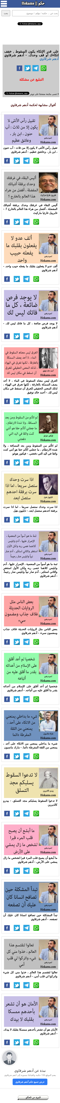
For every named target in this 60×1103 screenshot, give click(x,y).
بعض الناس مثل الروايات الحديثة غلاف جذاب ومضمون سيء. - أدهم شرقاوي (30, 631)
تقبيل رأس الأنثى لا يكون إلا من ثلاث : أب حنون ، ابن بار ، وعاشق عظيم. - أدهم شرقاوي (30, 150)
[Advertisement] (30, 34)
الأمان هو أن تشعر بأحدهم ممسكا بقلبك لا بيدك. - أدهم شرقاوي (30, 1031)
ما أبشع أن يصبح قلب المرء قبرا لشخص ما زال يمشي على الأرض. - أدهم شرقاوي (30, 860)
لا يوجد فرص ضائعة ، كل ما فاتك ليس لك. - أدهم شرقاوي (30, 325)
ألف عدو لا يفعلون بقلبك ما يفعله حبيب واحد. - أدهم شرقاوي (30, 268)
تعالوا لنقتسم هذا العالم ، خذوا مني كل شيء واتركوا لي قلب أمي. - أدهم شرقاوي (30, 974)
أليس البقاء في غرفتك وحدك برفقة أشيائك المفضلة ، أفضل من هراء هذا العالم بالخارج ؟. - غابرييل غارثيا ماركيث (30, 209)
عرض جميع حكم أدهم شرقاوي (30, 1081)
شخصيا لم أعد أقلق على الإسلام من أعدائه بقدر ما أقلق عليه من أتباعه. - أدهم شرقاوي (30, 688)
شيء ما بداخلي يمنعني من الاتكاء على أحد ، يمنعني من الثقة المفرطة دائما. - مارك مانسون (30, 745)
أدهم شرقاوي (49, 58)
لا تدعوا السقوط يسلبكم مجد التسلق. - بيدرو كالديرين (30, 803)
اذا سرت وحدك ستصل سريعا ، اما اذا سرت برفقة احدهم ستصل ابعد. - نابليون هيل (30, 509)
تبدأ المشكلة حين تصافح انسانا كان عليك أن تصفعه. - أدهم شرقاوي (30, 917)
